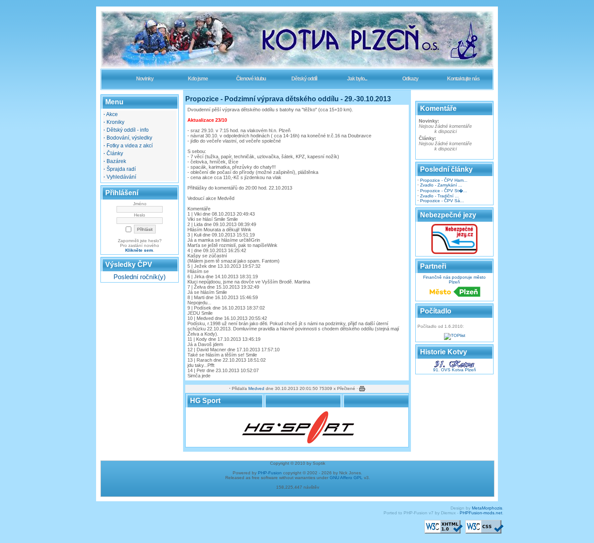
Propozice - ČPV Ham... (443, 180)
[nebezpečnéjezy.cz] (454, 252)
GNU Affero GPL (346, 477)
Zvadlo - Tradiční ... (439, 195)
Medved (256, 388)
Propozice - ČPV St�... (443, 190)
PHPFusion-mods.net (481, 512)
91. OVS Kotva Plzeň (454, 369)
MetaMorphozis (487, 508)
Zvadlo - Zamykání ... (441, 185)
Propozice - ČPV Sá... (442, 200)
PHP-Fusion (270, 472)
